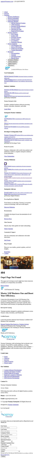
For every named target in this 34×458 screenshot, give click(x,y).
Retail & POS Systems (17, 31)
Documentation (15, 53)
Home (6, 266)
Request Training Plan (7, 324)
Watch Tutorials (8, 228)
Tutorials (13, 55)
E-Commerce (14, 40)
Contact (6, 253)
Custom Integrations (16, 50)
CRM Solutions (15, 24)
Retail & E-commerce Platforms (13, 375)
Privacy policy (8, 363)
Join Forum (7, 240)
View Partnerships (9, 156)
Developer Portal (15, 56)
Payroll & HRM (15, 28)
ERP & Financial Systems (18, 23)
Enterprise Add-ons (16, 42)
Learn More (7, 109)
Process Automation (13, 18)
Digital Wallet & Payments (11, 373)
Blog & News (15, 58)
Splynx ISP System (16, 47)
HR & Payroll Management (11, 376)
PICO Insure (14, 34)
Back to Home (5, 285)
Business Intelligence (13, 16)
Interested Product (6, 439)
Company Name (5, 433)
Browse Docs (8, 219)
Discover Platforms (9, 207)
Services (6, 13)
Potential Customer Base (7, 443)
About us (6, 358)
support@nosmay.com (7, 1)
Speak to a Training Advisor (21, 324)
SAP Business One (16, 45)
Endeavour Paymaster (17, 48)
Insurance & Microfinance (18, 26)
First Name (4, 426)
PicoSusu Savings (16, 37)
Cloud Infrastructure (13, 20)
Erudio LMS (14, 36)
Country (3, 449)
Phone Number (5, 436)
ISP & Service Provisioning (11, 378)
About (6, 12)
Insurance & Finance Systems (12, 371)
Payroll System (15, 39)
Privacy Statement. (5, 454)
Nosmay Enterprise (13, 404)
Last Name (4, 429)
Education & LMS (16, 29)
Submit (3, 456)
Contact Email (5, 446)
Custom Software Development (13, 370)
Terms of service (8, 361)
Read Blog (7, 252)
